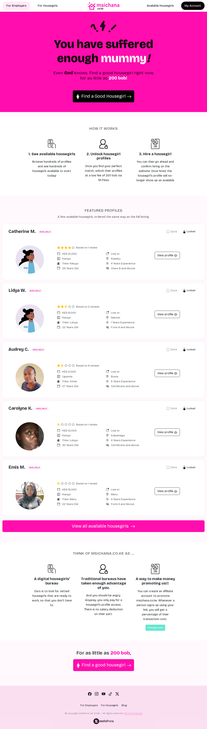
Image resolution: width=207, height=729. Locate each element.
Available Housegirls (160, 5)
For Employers (16, 5)
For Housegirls (48, 5)
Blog (124, 705)
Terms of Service (133, 713)
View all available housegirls (101, 526)
